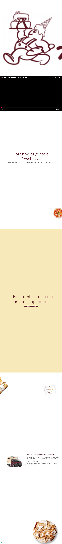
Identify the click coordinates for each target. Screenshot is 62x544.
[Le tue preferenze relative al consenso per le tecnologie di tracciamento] (1, 542)
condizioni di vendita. (33, 465)
